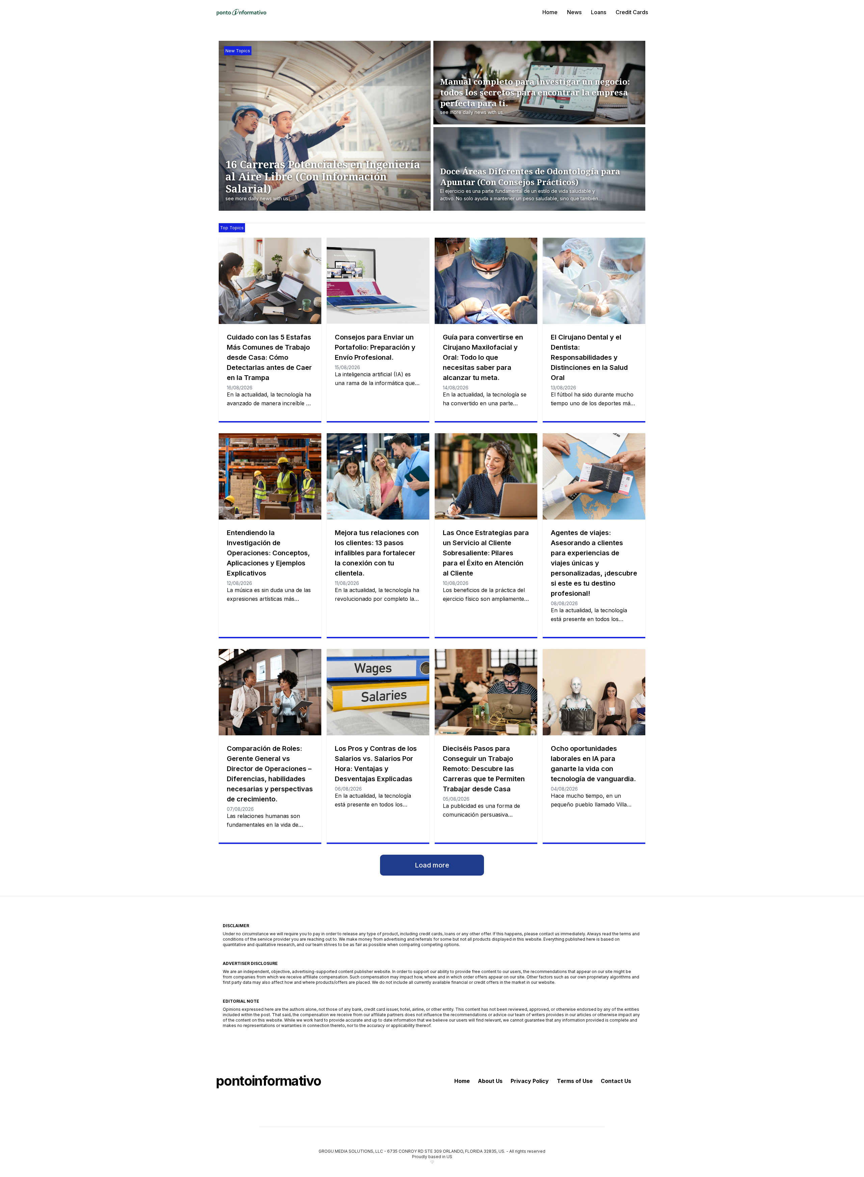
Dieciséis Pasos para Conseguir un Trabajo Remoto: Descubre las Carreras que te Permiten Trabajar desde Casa (484, 768)
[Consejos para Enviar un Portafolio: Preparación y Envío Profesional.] (378, 281)
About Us (490, 1081)
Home (550, 12)
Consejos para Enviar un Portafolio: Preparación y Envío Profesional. (375, 347)
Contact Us (616, 1081)
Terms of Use (575, 1081)
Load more (432, 865)
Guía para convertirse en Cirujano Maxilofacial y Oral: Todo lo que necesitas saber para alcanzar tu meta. (483, 357)
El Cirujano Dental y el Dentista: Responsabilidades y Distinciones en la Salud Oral (589, 357)
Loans (598, 12)
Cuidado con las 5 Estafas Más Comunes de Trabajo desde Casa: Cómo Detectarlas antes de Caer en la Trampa (269, 357)
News (574, 12)
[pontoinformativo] (241, 12)
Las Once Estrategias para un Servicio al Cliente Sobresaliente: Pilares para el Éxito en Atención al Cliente (486, 553)
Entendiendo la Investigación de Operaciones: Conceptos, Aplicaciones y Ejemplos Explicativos (268, 553)
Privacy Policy (530, 1081)
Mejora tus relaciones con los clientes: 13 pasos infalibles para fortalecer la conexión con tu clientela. (377, 553)
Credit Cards (632, 12)
